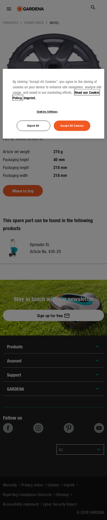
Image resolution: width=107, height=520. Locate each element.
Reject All (33, 126)
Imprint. (30, 97)
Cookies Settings (47, 112)
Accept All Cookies (72, 126)
